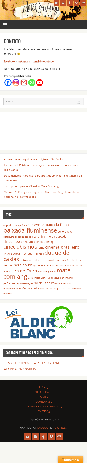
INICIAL (43, 387)
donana (40, 253)
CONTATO (43, 411)
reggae (19, 283)
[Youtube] (39, 82)
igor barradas (41, 265)
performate (9, 283)
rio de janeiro (44, 282)
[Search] (78, 103)
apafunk (22, 225)
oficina (45, 277)
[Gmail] (23, 82)
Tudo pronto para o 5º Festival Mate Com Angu (32, 186)
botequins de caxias (13, 236)
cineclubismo (18, 246)
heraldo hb (23, 265)
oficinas (54, 277)
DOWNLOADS (43, 401)
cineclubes (27, 242)
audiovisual (36, 224)
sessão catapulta (28, 288)
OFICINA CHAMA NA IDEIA (20, 369)
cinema (40, 247)
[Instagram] (63, 3)
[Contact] (83, 3)
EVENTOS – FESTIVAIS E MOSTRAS (42, 406)
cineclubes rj (44, 241)
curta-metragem (24, 253)
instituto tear (56, 265)
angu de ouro (10, 225)
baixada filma (57, 224)
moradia (35, 277)
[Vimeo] (76, 3)
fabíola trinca (74, 260)
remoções (28, 283)
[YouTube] (56, 3)
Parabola (43, 427)
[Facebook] (70, 3)
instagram (24, 61)
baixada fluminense (30, 230)
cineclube (11, 241)
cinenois (7, 253)
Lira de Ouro (24, 271)
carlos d (29, 236)
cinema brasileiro (62, 247)
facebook (9, 61)
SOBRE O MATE (43, 391)
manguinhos (49, 271)
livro (40, 271)
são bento (46, 288)
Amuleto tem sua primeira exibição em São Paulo (33, 159)
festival (8, 265)
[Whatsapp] (31, 82)
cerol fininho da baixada (50, 236)
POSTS (42, 396)
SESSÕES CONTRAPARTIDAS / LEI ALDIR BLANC (32, 363)
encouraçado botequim (54, 260)
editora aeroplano (30, 260)
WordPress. (59, 427)
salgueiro (60, 283)
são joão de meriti (63, 288)
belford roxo (65, 231)
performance (66, 277)
